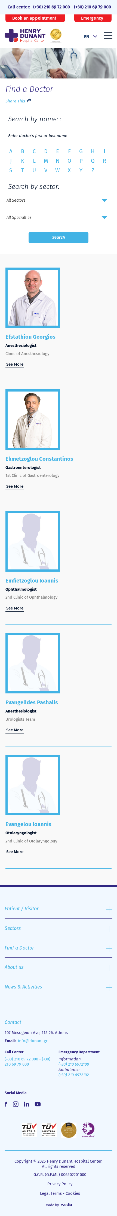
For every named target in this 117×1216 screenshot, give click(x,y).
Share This (15, 101)
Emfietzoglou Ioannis (31, 580)
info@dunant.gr (33, 1040)
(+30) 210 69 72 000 (51, 7)
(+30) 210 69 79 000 (92, 7)
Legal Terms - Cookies (60, 1193)
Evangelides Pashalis (31, 702)
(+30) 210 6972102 (74, 1074)
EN (86, 36)
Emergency (92, 18)
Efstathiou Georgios (30, 336)
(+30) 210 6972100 (74, 1064)
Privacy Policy (59, 1183)
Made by (52, 1205)
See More (14, 364)
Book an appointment (34, 18)
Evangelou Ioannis (28, 824)
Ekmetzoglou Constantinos (39, 459)
